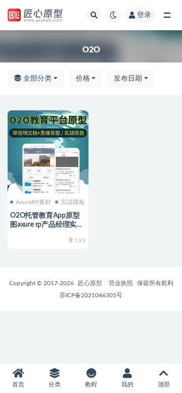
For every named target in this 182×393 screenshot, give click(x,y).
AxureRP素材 (33, 202)
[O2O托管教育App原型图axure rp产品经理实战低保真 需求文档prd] (48, 150)
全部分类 (36, 78)
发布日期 (128, 78)
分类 (55, 384)
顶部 (164, 384)
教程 (91, 384)
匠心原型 (90, 283)
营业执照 (121, 283)
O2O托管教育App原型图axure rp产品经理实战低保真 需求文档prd (46, 224)
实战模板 (73, 202)
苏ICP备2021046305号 (91, 295)
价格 (83, 78)
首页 (18, 384)
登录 (144, 15)
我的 (127, 384)
